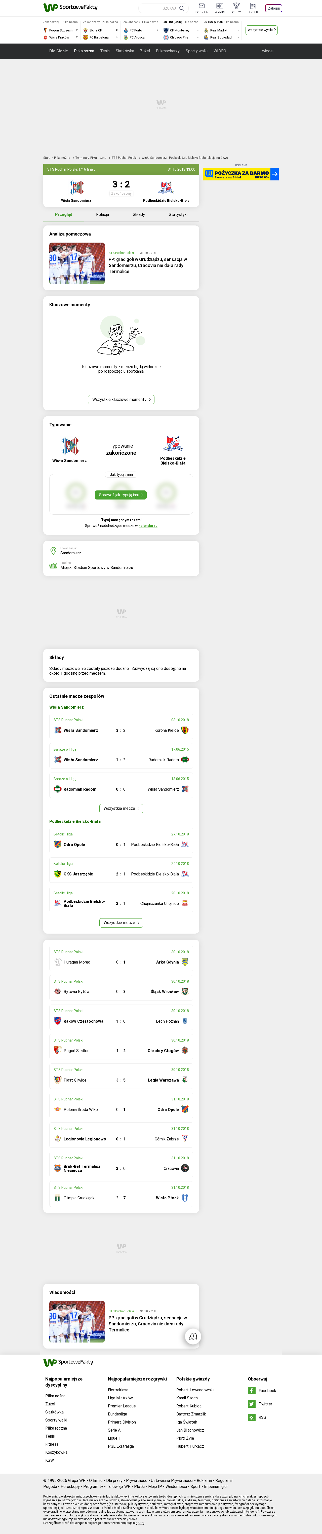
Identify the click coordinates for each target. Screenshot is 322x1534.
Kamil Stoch (187, 1398)
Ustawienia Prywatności (172, 1480)
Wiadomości (176, 1486)
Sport (195, 1486)
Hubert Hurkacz (190, 1446)
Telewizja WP (119, 1486)
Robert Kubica (189, 1406)
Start (46, 158)
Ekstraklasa (118, 1390)
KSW (49, 1460)
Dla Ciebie (58, 51)
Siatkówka (125, 51)
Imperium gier (216, 1486)
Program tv (93, 1486)
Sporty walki (197, 51)
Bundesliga (117, 1414)
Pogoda (50, 1486)
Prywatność (136, 1480)
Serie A (114, 1430)
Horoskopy (70, 1486)
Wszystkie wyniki (260, 30)
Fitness (51, 1444)
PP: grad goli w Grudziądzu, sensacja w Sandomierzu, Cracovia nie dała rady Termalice (148, 265)
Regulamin (224, 1480)
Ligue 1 (114, 1438)
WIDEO (220, 51)
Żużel (145, 51)
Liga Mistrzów (120, 1398)
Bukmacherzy (168, 51)
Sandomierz (70, 553)
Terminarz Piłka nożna (91, 158)
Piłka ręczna (56, 1428)
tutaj (141, 1523)
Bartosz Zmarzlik (191, 1414)
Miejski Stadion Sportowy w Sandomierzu (96, 567)
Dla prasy (114, 1480)
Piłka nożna (84, 51)
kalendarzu (148, 526)
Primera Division (122, 1422)
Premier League (122, 1406)
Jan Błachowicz (190, 1430)
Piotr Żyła (185, 1438)
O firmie (96, 1480)
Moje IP (155, 1486)
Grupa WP (77, 1480)
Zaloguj (274, 8)
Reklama (204, 1480)
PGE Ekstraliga (121, 1446)
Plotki (139, 1486)
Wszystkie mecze (120, 808)
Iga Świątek (186, 1422)
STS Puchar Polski (124, 158)
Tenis (105, 51)
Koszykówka (56, 1452)
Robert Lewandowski (195, 1390)
